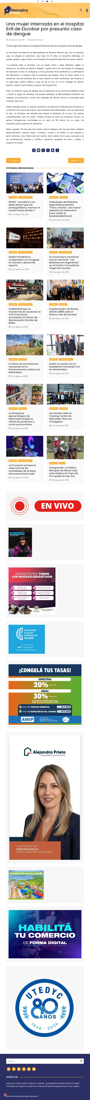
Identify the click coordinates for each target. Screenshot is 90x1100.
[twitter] (38, 1)
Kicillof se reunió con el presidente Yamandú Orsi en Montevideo (64, 366)
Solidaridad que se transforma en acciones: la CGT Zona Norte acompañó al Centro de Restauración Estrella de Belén (25, 316)
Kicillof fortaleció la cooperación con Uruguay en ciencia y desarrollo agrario (24, 261)
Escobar (32, 40)
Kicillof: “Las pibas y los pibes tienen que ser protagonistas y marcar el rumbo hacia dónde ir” (24, 206)
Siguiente (74, 160)
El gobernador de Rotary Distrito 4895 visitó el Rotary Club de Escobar (63, 311)
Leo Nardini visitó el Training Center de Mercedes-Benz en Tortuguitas (60, 417)
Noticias (40, 40)
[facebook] (42, 1)
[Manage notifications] (5, 1095)
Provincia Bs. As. (25, 197)
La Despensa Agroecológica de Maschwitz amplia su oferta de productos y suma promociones (22, 419)
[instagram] (52, 1)
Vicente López (65, 252)
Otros (62, 463)
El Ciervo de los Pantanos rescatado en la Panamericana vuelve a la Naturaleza (24, 368)
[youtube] (47, 1)
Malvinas (53, 197)
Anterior (14, 160)
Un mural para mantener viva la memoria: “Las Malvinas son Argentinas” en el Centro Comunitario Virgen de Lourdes (64, 262)
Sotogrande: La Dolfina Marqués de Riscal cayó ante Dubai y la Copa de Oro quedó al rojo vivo (63, 472)
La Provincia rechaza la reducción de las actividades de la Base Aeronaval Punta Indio (22, 469)
